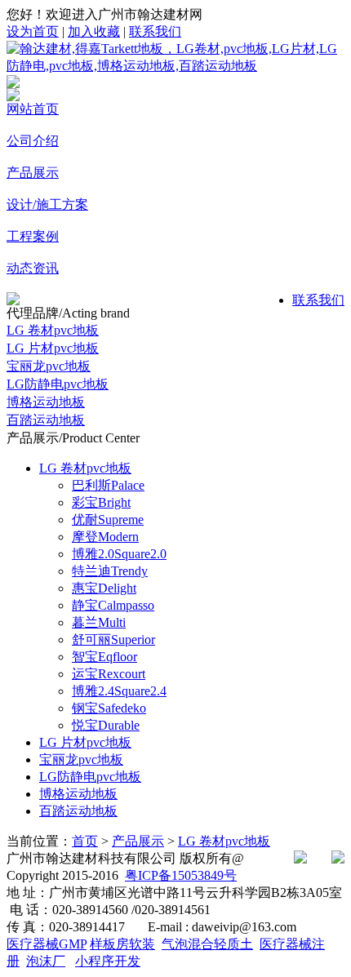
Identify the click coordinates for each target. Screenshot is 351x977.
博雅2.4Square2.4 (119, 691)
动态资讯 (33, 268)
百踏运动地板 (46, 420)
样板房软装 (122, 944)
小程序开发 (107, 961)
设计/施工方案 (47, 204)
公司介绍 (33, 141)
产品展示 (33, 173)
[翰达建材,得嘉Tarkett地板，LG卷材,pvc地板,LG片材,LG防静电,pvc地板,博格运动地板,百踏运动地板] (175, 66)
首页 (85, 841)
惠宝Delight (104, 588)
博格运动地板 (46, 402)
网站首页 (33, 109)
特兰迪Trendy (110, 571)
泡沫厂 (45, 961)
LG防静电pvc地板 (58, 384)
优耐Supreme (108, 519)
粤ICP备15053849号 (181, 875)
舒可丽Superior (113, 639)
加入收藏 (94, 31)
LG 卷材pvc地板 (53, 330)
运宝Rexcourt (108, 674)
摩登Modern (105, 537)
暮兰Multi (99, 622)
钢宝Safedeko (109, 708)
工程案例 (33, 236)
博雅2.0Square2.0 (119, 554)
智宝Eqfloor (104, 657)
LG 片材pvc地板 (53, 348)
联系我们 (155, 31)
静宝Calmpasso (113, 605)
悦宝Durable (106, 725)
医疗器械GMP (47, 944)
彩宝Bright (101, 502)
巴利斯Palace (108, 485)
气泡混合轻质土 (207, 944)
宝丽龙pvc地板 (49, 366)
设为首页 (33, 31)
